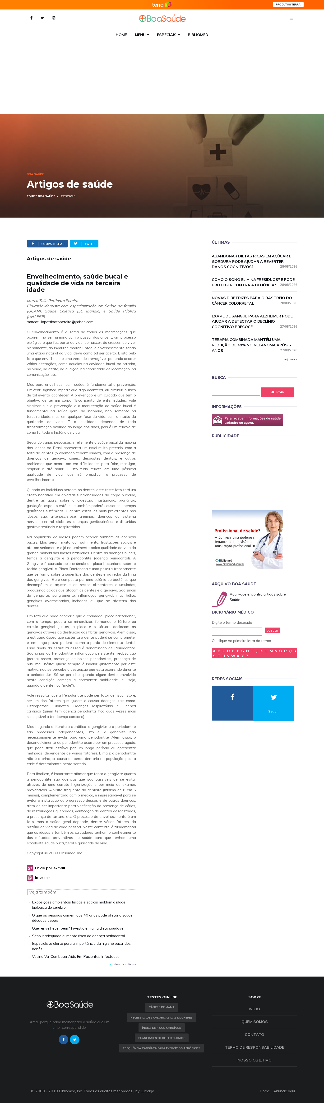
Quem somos (254, 1021)
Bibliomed (198, 34)
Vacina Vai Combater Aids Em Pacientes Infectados (76, 956)
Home (121, 34)
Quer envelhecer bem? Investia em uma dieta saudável (78, 928)
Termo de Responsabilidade (254, 1047)
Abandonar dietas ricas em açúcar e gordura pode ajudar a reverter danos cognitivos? (254, 261)
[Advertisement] (162, 78)
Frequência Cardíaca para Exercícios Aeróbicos (161, 1048)
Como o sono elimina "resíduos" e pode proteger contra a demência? (254, 282)
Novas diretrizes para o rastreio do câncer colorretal (254, 300)
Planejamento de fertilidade (161, 1038)
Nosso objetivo (254, 1060)
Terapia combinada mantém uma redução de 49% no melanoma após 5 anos (254, 345)
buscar (272, 630)
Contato (254, 1034)
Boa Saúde (35, 174)
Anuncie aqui (284, 1091)
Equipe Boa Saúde (41, 196)
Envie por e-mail (50, 868)
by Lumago (144, 1091)
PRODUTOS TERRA (288, 4)
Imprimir (42, 877)
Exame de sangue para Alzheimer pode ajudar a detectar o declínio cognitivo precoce (254, 321)
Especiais (166, 34)
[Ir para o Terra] (162, 4)
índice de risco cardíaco (161, 1027)
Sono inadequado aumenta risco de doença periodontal (78, 935)
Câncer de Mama (162, 1007)
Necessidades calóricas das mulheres (161, 1017)
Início (254, 1008)
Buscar (278, 392)
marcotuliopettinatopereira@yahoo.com (60, 321)
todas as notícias (123, 964)
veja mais (290, 359)
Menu (140, 34)
